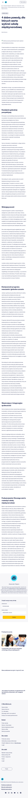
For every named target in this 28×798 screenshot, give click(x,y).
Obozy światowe (20, 588)
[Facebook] (5, 792)
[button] (23, 2)
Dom (2, 5)
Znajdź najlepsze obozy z (11, 743)
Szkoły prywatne (6, 731)
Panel (3, 758)
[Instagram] (8, 792)
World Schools (12, 588)
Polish (6, 768)
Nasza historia (5, 709)
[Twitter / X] (17, 792)
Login (3, 745)
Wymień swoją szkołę (7, 752)
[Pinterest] (20, 792)
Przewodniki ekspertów (7, 5)
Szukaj (14, 617)
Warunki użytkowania (6, 787)
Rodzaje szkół (19, 5)
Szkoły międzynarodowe (8, 727)
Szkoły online (5, 729)
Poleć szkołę (5, 723)
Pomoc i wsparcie (6, 756)
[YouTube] (14, 792)
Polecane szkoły (6, 738)
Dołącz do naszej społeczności (9, 715)
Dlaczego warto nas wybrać (9, 713)
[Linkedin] (11, 792)
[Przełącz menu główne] (2, 2)
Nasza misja (5, 707)
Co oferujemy (5, 711)
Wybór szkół (14, 5)
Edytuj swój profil (6, 754)
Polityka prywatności (6, 784)
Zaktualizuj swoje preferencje (9, 741)
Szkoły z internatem (6, 725)
